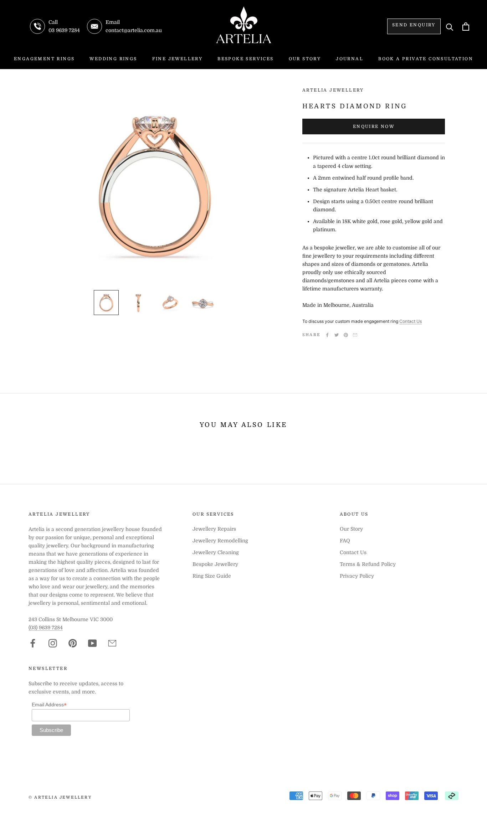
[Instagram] (52, 643)
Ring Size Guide (212, 576)
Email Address (49, 704)
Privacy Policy (357, 576)
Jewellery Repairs (214, 529)
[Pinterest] (346, 335)
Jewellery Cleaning (216, 552)
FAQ (345, 540)
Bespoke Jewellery (215, 564)
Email (355, 335)
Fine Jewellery (177, 58)
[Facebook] (327, 335)
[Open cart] (465, 26)
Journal (349, 58)
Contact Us (410, 321)
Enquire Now (373, 126)
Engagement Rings (44, 58)
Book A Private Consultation (425, 58)
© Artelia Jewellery (60, 797)
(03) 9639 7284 (46, 627)
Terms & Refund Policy (368, 564)
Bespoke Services (245, 58)
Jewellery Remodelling (220, 540)
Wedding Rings (113, 58)
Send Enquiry (414, 24)
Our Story (305, 58)
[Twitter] (336, 335)
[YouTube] (92, 643)
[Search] (449, 26)
